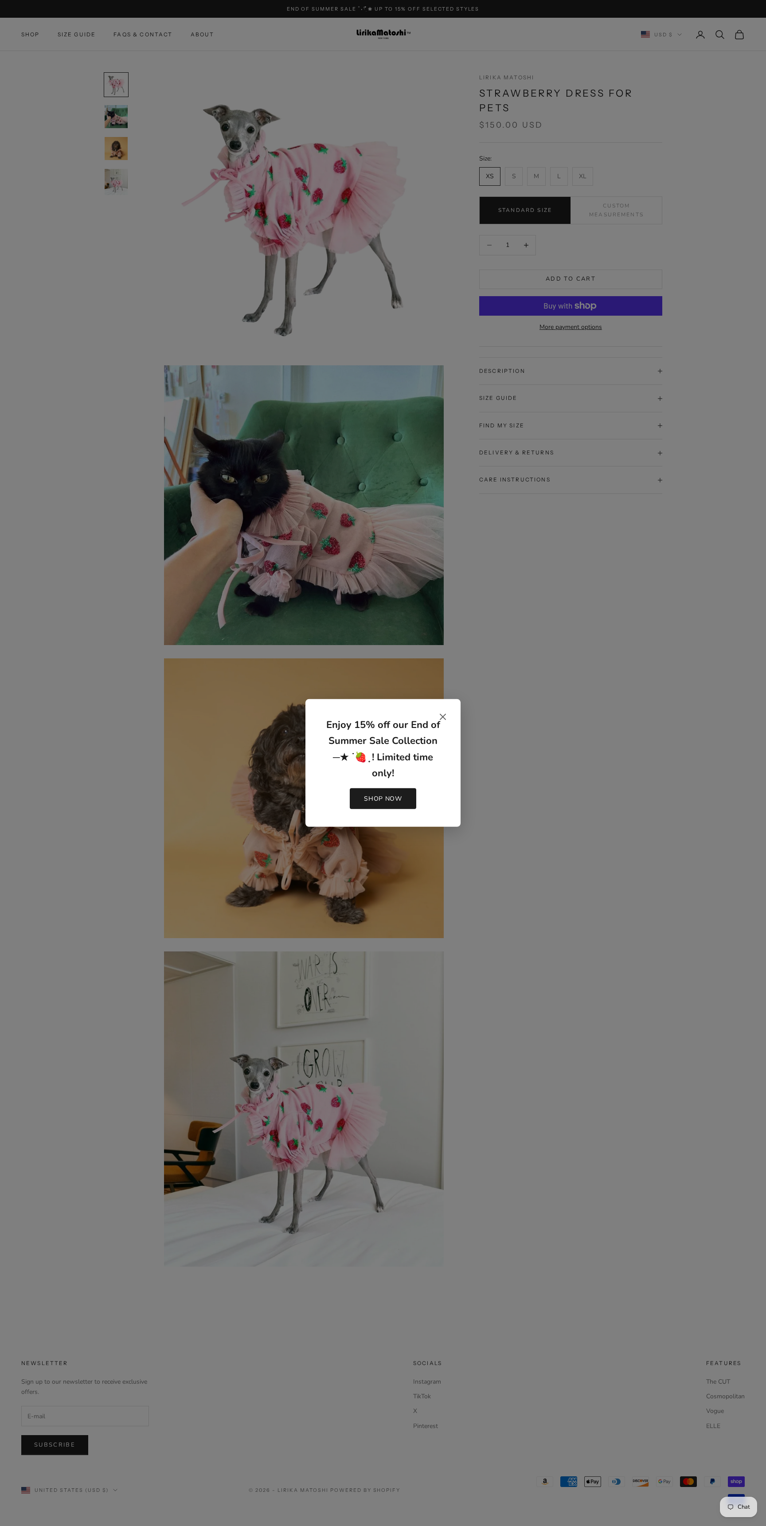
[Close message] (443, 717)
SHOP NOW (383, 798)
